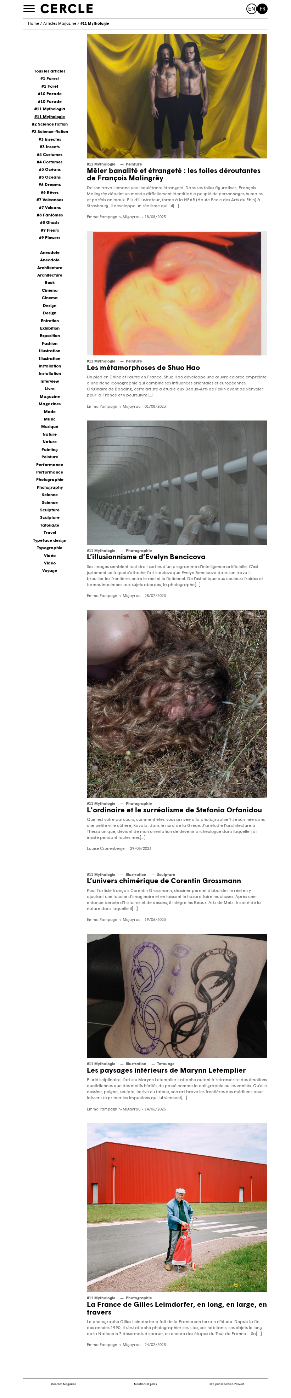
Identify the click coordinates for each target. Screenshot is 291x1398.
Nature (50, 435)
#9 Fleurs (50, 230)
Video (50, 563)
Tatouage (49, 525)
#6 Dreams (50, 185)
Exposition (50, 336)
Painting (49, 450)
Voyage (49, 571)
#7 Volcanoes (50, 200)
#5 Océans (50, 170)
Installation (50, 366)
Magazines (50, 404)
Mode (50, 412)
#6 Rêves (49, 193)
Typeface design (49, 541)
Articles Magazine (59, 24)
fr (262, 9)
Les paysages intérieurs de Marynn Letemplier (166, 1070)
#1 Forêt (49, 87)
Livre (50, 389)
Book (50, 283)
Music (50, 419)
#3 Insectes (50, 140)
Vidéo (50, 556)
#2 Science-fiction (50, 132)
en (251, 9)
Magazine (50, 397)
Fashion (49, 344)
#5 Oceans (50, 177)
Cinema (50, 298)
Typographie (49, 548)
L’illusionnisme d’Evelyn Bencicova (146, 557)
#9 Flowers (49, 238)
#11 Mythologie (49, 117)
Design (49, 306)
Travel (50, 533)
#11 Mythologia (49, 109)
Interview (49, 381)
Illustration (49, 351)
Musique (49, 427)
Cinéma (50, 291)
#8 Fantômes (50, 215)
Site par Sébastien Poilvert (226, 1384)
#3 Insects (50, 147)
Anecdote (50, 253)
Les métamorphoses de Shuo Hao (143, 368)
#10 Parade (50, 94)
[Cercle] (66, 8)
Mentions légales (145, 1384)
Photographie (49, 480)
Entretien (50, 321)
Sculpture (50, 510)
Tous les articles (49, 71)
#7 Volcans (50, 208)
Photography (50, 488)
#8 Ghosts (49, 223)
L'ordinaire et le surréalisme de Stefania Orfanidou (174, 810)
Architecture (49, 268)
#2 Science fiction (50, 124)
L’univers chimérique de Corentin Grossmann (164, 881)
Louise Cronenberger (106, 849)
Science (50, 495)
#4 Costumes (49, 155)
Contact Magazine (64, 1384)
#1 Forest (49, 79)
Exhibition (50, 328)
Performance (49, 465)
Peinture (49, 457)
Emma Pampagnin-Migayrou (114, 217)
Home (33, 24)
